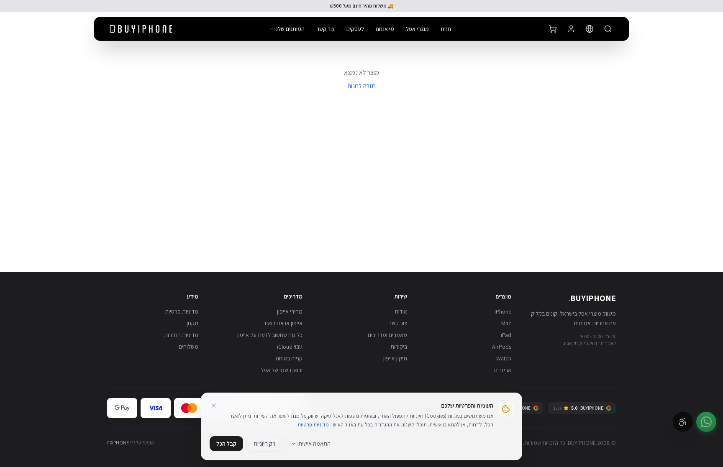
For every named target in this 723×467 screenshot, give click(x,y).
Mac (506, 323)
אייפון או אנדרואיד (283, 323)
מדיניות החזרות (181, 335)
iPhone (503, 311)
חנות (446, 29)
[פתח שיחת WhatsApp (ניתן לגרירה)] (706, 422)
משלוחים (188, 346)
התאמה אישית (314, 443)
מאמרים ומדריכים (387, 335)
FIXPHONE (118, 442)
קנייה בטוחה (289, 358)
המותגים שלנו (289, 29)
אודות (401, 311)
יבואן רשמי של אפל (282, 370)
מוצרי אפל (417, 29)
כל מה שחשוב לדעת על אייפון (270, 335)
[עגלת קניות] (552, 28)
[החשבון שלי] (571, 28)
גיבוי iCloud (290, 346)
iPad (506, 335)
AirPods (501, 346)
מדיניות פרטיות (181, 311)
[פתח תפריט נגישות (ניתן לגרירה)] (683, 422)
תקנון (192, 323)
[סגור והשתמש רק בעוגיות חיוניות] (214, 405)
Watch (503, 358)
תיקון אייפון (395, 358)
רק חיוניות (264, 443)
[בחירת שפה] (589, 28)
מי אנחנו (385, 29)
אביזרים (502, 370)
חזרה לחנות (361, 86)
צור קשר (325, 29)
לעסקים (355, 29)
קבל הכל (226, 443)
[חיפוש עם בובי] (607, 28)
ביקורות (398, 346)
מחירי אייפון (290, 311)
